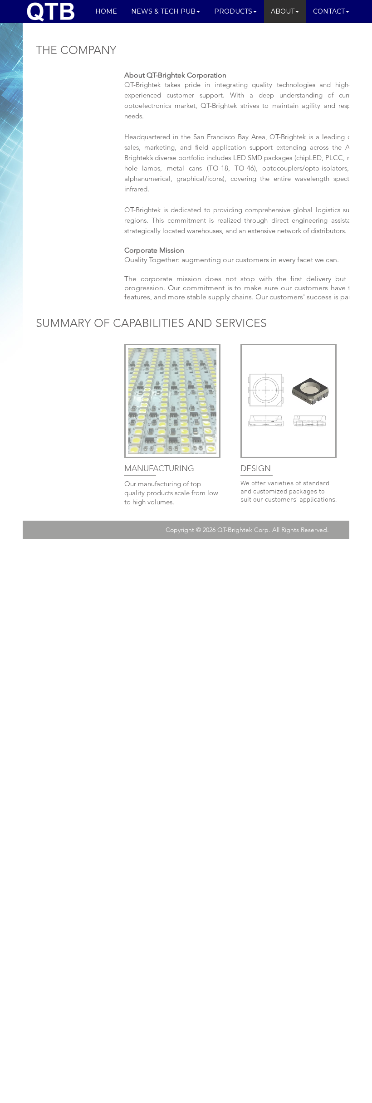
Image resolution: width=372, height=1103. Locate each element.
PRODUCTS (233, 11)
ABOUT (282, 11)
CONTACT (329, 11)
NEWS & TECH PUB (163, 11)
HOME (106, 11)
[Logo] (51, 11)
